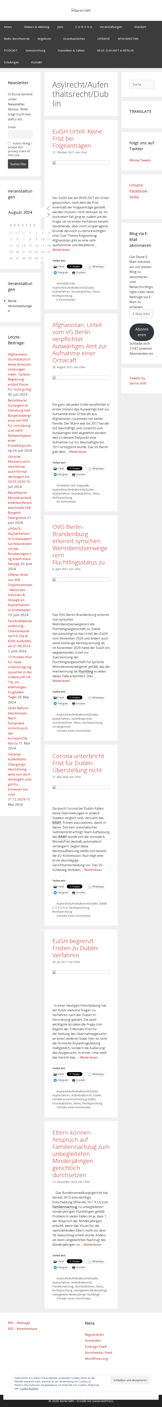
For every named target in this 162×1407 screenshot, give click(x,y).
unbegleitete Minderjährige (90, 1290)
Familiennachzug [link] (64, 1207)
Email (12, 127)
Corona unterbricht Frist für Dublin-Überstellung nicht (78, 763)
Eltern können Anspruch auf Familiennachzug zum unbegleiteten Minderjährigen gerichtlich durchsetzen (81, 1153)
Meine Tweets (140, 160)
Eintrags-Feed (96, 1346)
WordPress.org (96, 1358)
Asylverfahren (61, 291)
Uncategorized (61, 726)
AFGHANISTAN (128, 39)
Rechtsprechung (62, 296)
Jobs (60, 27)
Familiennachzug (62, 1286)
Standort (140, 27)
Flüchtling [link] (86, 671)
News (8, 27)
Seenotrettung (35, 50)
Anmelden (93, 1340)
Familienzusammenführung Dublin (74, 1099)
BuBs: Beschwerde (17, 39)
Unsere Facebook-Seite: (138, 191)
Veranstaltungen (111, 27)
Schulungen (11, 62)
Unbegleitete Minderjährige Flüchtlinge (76, 1294)
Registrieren (94, 1334)
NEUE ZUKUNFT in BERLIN (115, 50)
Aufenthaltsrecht (81, 719)
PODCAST (11, 50)
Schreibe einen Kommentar (74, 731)
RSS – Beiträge (19, 1322)
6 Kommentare (66, 299)
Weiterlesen (61, 250)
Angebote (44, 39)
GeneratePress (102, 1401)
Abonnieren (141, 332)
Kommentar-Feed (98, 1352)
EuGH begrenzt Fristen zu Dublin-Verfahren (75, 948)
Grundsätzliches (74, 39)
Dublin (97, 1095)
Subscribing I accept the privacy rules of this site (20, 149)
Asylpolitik (82, 485)
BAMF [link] (56, 822)
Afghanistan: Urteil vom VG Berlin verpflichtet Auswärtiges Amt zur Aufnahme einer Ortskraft (79, 342)
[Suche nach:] (141, 84)
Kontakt (36, 62)
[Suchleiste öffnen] (156, 62)
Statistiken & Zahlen (71, 50)
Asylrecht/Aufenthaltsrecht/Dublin (73, 287)
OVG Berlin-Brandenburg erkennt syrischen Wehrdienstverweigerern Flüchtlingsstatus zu (79, 544)
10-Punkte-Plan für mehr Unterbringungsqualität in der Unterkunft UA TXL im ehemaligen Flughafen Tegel (20, 677)
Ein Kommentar (66, 501)
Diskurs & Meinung (36, 27)
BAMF (103, 903)
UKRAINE (103, 39)
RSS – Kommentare (22, 1328)
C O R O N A (83, 27)
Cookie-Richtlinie (29, 1388)
